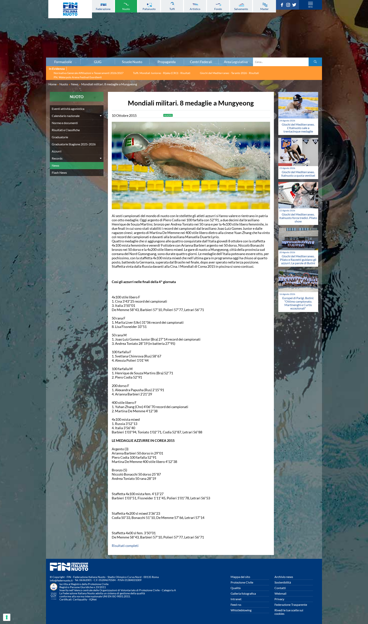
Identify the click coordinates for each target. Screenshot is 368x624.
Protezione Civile (242, 582)
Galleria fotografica (243, 593)
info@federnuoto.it (61, 580)
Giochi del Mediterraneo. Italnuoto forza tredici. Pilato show (298, 217)
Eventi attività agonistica (68, 108)
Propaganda (167, 61)
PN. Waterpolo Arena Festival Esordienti (78, 77)
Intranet (236, 599)
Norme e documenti (65, 123)
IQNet (93, 599)
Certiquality (80, 599)
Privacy (279, 599)
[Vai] (315, 62)
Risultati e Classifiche (66, 130)
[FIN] (70, 9)
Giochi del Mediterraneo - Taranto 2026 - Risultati (229, 73)
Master (264, 8)
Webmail (280, 593)
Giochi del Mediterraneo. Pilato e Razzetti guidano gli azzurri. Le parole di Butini (298, 259)
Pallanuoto (149, 8)
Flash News (59, 172)
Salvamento (241, 8)
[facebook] (283, 5)
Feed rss (236, 604)
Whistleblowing (241, 610)
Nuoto (126, 8)
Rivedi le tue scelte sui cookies (288, 611)
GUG (97, 61)
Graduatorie (60, 137)
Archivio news (283, 577)
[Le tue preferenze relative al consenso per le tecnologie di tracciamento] (6, 617)
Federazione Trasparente (290, 604)
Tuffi (172, 8)
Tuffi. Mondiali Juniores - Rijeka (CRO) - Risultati (161, 73)
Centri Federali (201, 61)
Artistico (195, 8)
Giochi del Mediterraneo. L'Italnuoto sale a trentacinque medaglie (298, 128)
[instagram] (289, 5)
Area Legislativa (236, 61)
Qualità (236, 588)
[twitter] (295, 5)
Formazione (63, 61)
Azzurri (56, 151)
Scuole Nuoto (132, 61)
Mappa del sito (240, 577)
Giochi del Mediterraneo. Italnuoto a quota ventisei (298, 173)
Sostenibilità (282, 582)
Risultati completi (125, 545)
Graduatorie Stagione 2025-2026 (74, 144)
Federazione (103, 8)
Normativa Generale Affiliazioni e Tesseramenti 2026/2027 (88, 73)
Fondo (218, 8)
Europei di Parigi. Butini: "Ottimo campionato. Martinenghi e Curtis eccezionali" (298, 303)
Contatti (280, 588)
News (55, 165)
